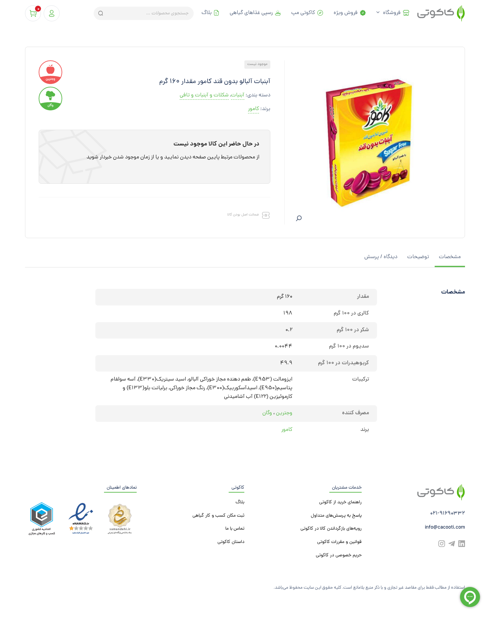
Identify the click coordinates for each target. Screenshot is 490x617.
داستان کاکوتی (230, 542)
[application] (379, 13)
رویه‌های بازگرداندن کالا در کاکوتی (331, 528)
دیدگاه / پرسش (380, 257)
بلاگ (207, 13)
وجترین (284, 413)
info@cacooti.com (445, 528)
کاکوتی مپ (303, 13)
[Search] (100, 13)
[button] (299, 218)
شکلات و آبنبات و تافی (204, 95)
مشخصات (450, 257)
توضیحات (418, 257)
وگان (267, 413)
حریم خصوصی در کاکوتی (339, 555)
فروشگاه (392, 13)
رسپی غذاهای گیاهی (251, 13)
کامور (253, 109)
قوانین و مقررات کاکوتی (339, 542)
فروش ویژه (346, 13)
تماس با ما (234, 528)
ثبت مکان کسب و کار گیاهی (218, 515)
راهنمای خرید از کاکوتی (340, 502)
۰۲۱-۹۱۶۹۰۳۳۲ (447, 514)
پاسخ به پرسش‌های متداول (336, 515)
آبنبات (237, 95)
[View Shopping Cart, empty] (33, 13)
